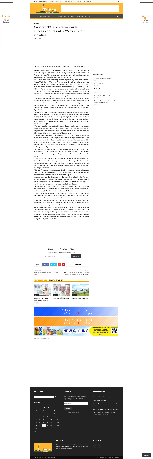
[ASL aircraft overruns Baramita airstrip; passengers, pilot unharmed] (80, 290)
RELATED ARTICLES (40, 280)
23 (58, 422)
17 (36, 422)
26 (43, 425)
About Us (79, 1)
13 (47, 419)
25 (39, 425)
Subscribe (76, 256)
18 (39, 422)
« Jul (35, 431)
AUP (74, 1)
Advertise (70, 1)
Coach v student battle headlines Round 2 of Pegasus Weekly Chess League (105, 101)
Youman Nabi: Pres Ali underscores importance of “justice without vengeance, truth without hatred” (42, 298)
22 (54, 422)
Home (65, 1)
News (49, 16)
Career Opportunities (86, 1)
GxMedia (45, 457)
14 (51, 419)
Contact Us (87, 16)
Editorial (60, 16)
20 (47, 422)
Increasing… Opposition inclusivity (102, 78)
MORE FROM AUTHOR (56, 280)
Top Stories (43, 16)
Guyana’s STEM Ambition (100, 84)
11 (39, 419)
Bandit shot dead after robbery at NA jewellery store (46, 273)
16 (58, 419)
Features (66, 16)
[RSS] (118, 1)
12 (43, 419)
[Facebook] (116, 1)
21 (51, 422)
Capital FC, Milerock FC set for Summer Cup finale (106, 96)
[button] (117, 16)
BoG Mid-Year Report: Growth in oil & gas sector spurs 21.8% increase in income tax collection (76, 273)
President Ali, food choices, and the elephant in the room (106, 89)
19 (43, 422)
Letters (54, 16)
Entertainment (79, 16)
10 (36, 419)
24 (36, 425)
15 (54, 419)
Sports (72, 16)
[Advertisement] (90, 8)
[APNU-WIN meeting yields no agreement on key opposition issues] (61, 290)
